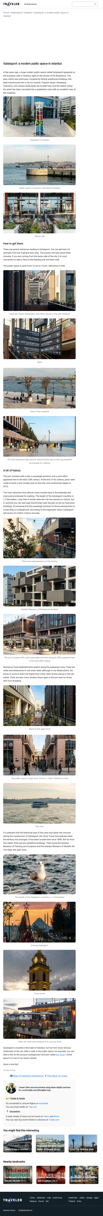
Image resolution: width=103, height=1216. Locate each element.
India (49, 1198)
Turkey (32, 1198)
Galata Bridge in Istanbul (16, 1149)
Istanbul (28, 12)
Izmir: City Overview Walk (82, 1149)
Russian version (9, 1210)
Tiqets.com (54, 1119)
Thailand (71, 1201)
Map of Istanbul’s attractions (28, 1075)
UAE (47, 1201)
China (79, 1201)
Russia (41, 1201)
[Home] (11, 4)
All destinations (30, 4)
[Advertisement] (39, 39)
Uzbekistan (41, 1198)
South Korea (57, 1198)
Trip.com (33, 1107)
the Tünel (60, 1054)
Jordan (81, 1198)
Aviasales (43, 1103)
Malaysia (33, 1201)
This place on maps (57, 1075)
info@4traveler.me (25, 1210)
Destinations (17, 12)
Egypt (96, 1198)
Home (6, 12)
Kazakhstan (72, 1198)
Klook (56, 1116)
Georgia (89, 1198)
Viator (46, 1116)
